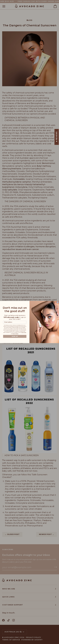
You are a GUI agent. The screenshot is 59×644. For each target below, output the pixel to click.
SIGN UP (15, 336)
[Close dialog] (57, 302)
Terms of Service (15, 333)
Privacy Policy (23, 332)
